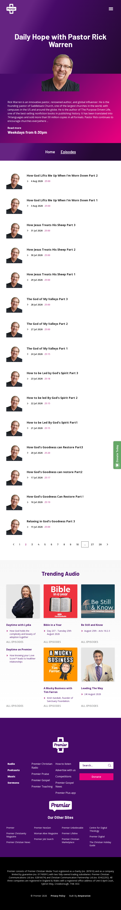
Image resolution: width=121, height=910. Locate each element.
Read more (14, 128)
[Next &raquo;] (107, 544)
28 (100, 544)
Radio (11, 764)
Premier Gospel (41, 780)
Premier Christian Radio (42, 765)
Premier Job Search (44, 839)
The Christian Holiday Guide (100, 844)
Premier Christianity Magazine (16, 835)
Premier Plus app (65, 793)
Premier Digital (97, 836)
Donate (96, 776)
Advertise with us (65, 770)
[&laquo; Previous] (13, 544)
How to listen (63, 764)
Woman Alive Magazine (46, 833)
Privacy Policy (58, 895)
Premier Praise (40, 774)
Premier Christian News (18, 842)
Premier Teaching (42, 786)
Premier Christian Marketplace (70, 841)
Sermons (13, 782)
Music (11, 776)
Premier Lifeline (70, 833)
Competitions (63, 776)
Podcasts (14, 770)
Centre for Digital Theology (98, 829)
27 (92, 544)
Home (50, 151)
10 (77, 544)
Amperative (84, 895)
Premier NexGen (42, 827)
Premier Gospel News (64, 784)
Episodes (68, 151)
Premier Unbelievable (72, 827)
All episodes (14, 642)
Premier (10, 827)
